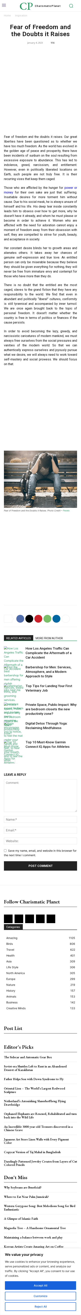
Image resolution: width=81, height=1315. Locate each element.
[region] (40, 1281)
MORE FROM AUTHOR (49, 638)
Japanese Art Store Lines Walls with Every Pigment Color (36, 1141)
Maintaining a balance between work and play (33, 1237)
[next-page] (12, 761)
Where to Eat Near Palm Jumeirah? (26, 1197)
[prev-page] (6, 761)
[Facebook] (20, 619)
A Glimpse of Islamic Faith (21, 1219)
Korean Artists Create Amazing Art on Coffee (33, 1247)
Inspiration (21, 15)
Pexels (66, 510)
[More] (66, 619)
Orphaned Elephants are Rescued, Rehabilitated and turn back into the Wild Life (40, 1115)
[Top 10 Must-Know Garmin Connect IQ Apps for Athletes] (14, 752)
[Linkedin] (56, 619)
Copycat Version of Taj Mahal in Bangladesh (32, 1152)
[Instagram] (19, 919)
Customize (40, 1296)
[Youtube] (51, 919)
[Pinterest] (38, 619)
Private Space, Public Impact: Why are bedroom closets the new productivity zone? (51, 709)
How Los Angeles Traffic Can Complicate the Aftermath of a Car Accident (49, 652)
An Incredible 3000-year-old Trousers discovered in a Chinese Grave (38, 1128)
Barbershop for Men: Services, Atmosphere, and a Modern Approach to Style (48, 671)
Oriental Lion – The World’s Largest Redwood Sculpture (34, 1090)
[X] (29, 619)
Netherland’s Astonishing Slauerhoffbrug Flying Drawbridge (35, 1103)
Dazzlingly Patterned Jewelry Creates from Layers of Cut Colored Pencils (40, 1163)
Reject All (41, 1306)
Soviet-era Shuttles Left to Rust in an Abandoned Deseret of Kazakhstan (35, 1068)
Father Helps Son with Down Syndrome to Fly (34, 1079)
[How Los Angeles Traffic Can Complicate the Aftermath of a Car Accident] (14, 658)
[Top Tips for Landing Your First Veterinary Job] (14, 690)
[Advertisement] (40, 90)
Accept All (40, 1285)
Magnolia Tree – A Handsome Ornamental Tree (35, 1228)
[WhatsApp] (47, 619)
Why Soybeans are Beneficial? (22, 1187)
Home (7, 15)
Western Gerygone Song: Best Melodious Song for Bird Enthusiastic (39, 1208)
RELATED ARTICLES (18, 638)
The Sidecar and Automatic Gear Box (28, 1057)
